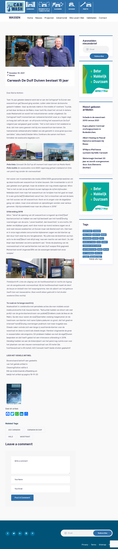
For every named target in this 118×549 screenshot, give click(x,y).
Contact (103, 17)
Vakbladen (91, 17)
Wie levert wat (76, 17)
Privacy (85, 545)
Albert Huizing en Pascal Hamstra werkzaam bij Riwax (94, 141)
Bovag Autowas (89, 242)
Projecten (49, 17)
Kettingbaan (88, 253)
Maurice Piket (95, 257)
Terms (93, 545)
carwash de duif (34, 430)
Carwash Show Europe (92, 246)
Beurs (106, 249)
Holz (10, 437)
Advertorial (61, 17)
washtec (96, 234)
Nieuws (38, 17)
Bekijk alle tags (95, 259)
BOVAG (103, 234)
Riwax (100, 249)
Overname (87, 238)
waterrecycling (89, 249)
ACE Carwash (14, 430)
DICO (98, 242)
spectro (98, 253)
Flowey (86, 257)
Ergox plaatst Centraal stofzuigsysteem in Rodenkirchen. (93, 129)
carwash (96, 231)
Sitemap (102, 545)
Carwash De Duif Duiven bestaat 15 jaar (38, 80)
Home (30, 17)
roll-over (87, 234)
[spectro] (96, 79)
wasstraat (25, 437)
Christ (104, 242)
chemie (95, 238)
